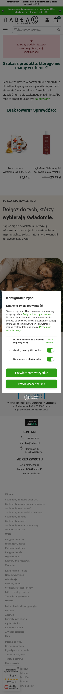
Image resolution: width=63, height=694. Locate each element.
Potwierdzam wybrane (31, 384)
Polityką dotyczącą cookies (37, 314)
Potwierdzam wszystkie (31, 373)
